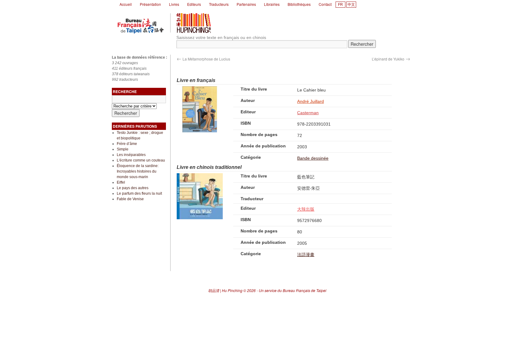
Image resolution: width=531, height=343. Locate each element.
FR (340, 4)
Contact (325, 4)
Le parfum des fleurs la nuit (139, 193)
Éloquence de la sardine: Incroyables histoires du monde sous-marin (138, 171)
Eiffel (121, 182)
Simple (122, 149)
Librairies (272, 4)
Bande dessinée (312, 158)
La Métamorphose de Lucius (203, 58)
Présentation (150, 4)
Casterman (308, 112)
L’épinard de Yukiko (391, 58)
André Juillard (310, 101)
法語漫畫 (305, 254)
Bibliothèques (299, 4)
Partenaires (246, 4)
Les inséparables (131, 155)
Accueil (126, 4)
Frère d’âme (127, 144)
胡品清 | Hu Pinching (225, 290)
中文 (351, 4)
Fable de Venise (130, 199)
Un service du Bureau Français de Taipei (292, 290)
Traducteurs (219, 4)
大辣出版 (305, 209)
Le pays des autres (132, 188)
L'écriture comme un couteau (141, 160)
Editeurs (194, 4)
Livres (174, 4)
